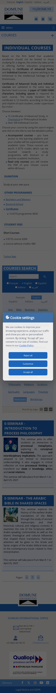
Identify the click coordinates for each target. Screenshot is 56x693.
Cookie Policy (26, 345)
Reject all (28, 355)
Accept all (28, 372)
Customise (28, 363)
